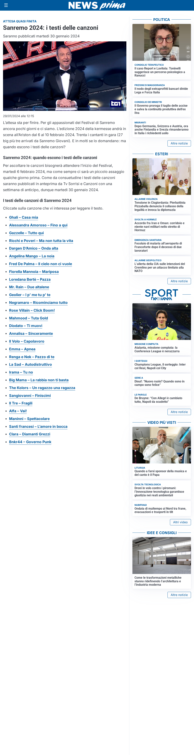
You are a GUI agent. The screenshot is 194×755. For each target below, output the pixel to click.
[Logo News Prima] (97, 5)
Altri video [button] (180, 522)
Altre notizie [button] (179, 143)
